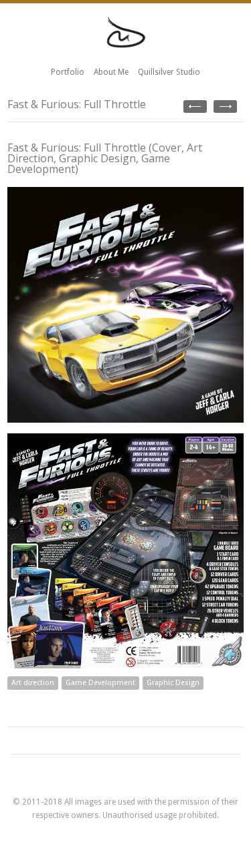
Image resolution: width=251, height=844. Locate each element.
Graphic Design (173, 682)
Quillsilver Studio (169, 72)
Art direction (32, 682)
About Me (111, 72)
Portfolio (67, 72)
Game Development (100, 682)
